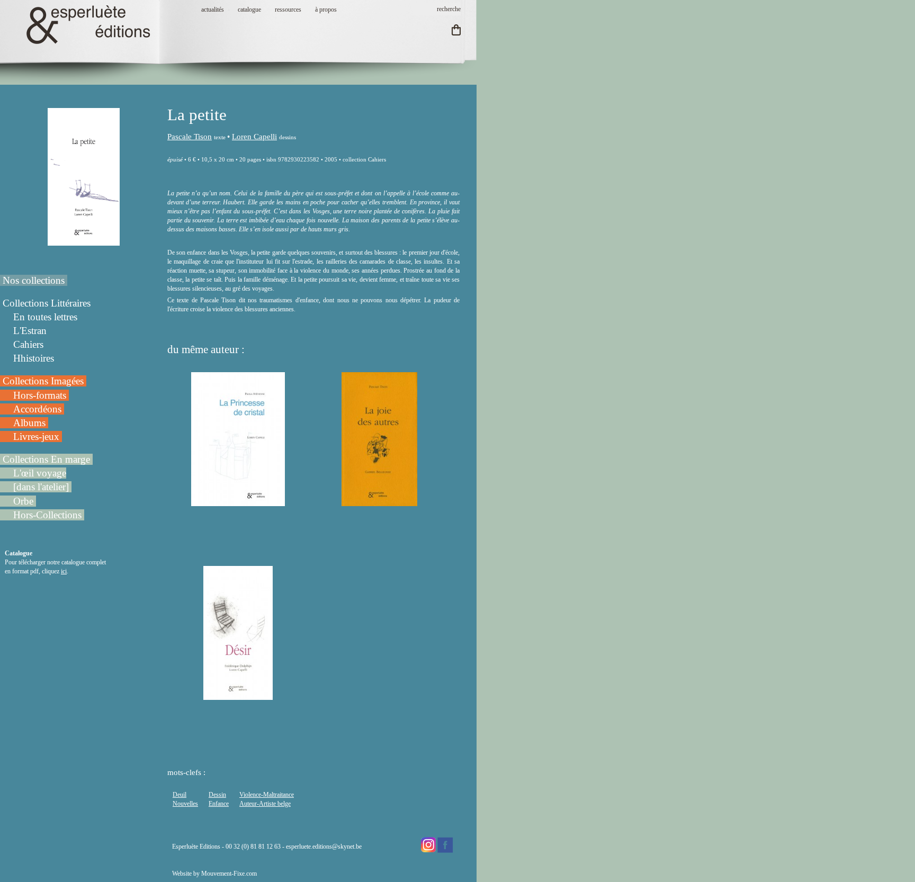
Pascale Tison (189, 136)
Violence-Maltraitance (266, 794)
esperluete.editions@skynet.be (324, 846)
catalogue (249, 9)
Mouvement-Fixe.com (229, 873)
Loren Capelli (254, 136)
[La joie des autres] (379, 501)
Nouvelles (185, 803)
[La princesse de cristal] (238, 501)
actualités (212, 9)
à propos (326, 9)
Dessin (217, 794)
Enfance (219, 803)
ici (64, 571)
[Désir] (238, 695)
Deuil (179, 794)
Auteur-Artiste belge (265, 803)
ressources (288, 9)
